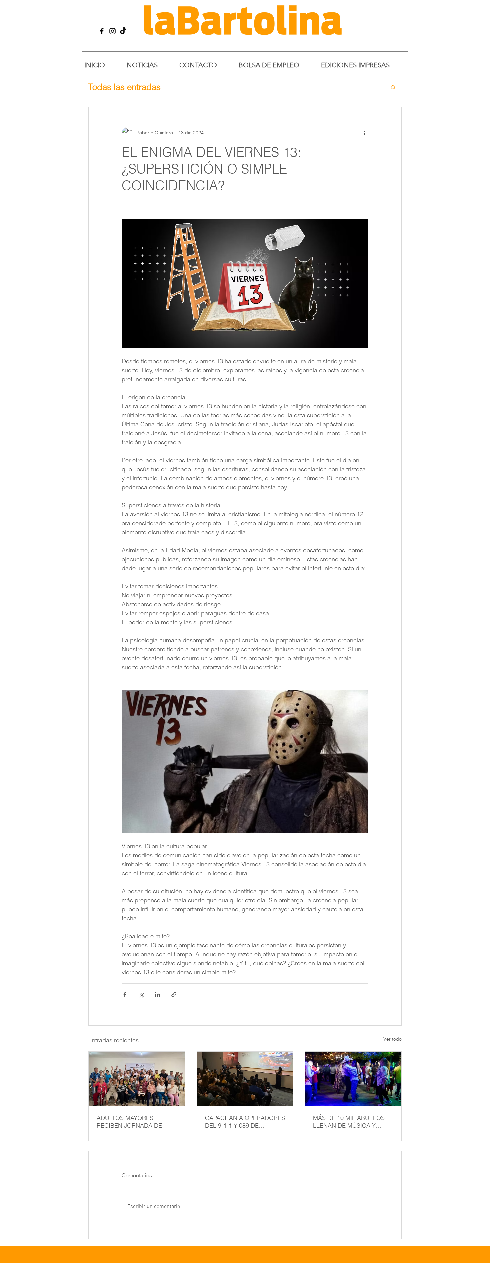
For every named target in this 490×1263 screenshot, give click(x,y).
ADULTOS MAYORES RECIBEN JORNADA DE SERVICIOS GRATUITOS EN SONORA (134, 1121)
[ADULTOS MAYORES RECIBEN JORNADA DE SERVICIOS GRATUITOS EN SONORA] (137, 1079)
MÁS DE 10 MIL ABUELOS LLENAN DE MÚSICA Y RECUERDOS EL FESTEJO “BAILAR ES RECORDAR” (349, 1121)
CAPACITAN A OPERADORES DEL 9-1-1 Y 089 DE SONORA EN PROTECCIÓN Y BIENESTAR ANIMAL (245, 1121)
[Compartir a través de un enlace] (174, 994)
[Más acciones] (364, 133)
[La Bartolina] (102, 31)
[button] (393, 87)
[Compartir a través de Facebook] (125, 994)
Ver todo (392, 1039)
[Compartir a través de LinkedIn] (157, 994)
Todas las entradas (124, 87)
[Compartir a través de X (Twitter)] (141, 994)
